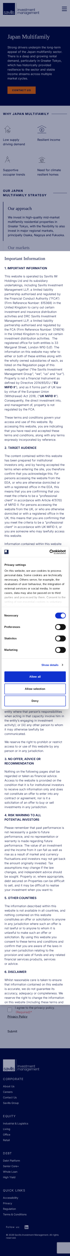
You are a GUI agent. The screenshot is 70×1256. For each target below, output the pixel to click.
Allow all (35, 676)
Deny (35, 700)
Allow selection (35, 688)
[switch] (60, 627)
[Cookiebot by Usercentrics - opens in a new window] (50, 552)
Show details (49, 665)
